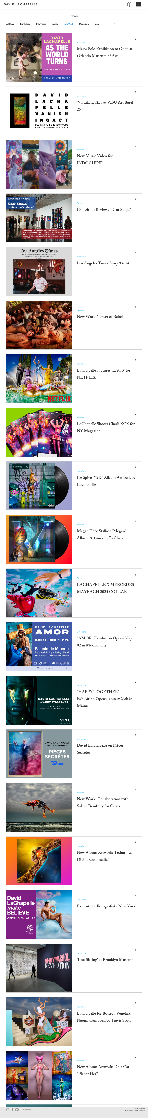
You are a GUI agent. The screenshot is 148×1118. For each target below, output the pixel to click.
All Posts (10, 24)
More (97, 24)
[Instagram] (8, 1109)
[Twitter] (17, 1109)
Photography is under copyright (135, 1110)
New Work (68, 24)
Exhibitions (25, 24)
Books (55, 24)
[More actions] (136, 38)
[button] (138, 4)
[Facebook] (12, 1109)
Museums (84, 24)
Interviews (41, 24)
